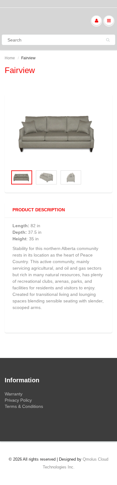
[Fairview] (58, 133)
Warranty (13, 393)
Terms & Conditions (24, 406)
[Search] (108, 40)
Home (10, 58)
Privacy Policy (18, 400)
